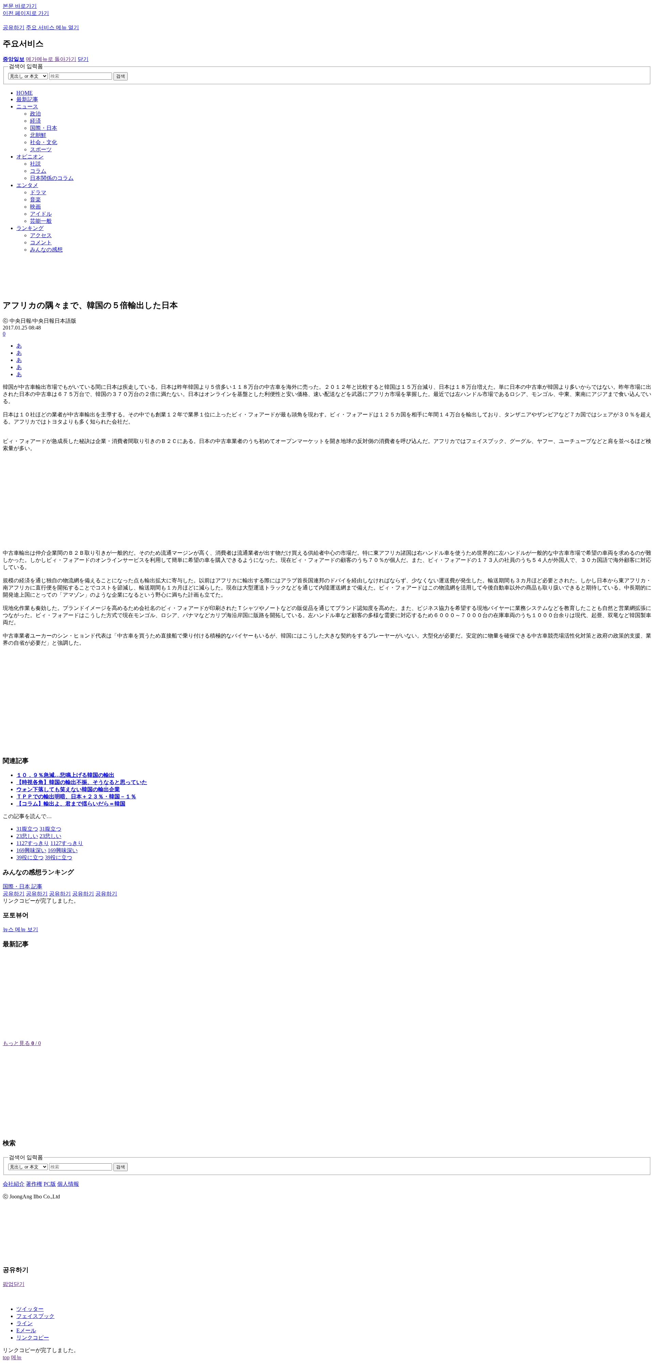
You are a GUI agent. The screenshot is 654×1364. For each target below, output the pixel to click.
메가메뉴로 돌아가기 (51, 59)
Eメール (26, 1330)
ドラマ (38, 192)
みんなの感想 (46, 249)
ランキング (30, 228)
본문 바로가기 (20, 6)
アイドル (41, 214)
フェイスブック (35, 1316)
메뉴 (16, 1357)
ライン (24, 1323)
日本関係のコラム (52, 178)
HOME (24, 93)
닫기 (83, 59)
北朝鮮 (38, 135)
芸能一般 (41, 221)
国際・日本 (43, 128)
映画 (35, 207)
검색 (120, 76)
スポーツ (41, 149)
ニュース (27, 106)
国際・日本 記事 (22, 886)
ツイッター (30, 1309)
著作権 (34, 1184)
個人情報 (68, 1184)
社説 (35, 164)
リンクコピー (32, 1337)
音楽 (35, 199)
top (6, 1357)
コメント (41, 242)
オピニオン (30, 156)
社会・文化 (43, 142)
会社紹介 (14, 1184)
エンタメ (27, 185)
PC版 (50, 1184)
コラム (38, 171)
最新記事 (27, 99)
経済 (35, 121)
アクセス (41, 235)
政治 (35, 114)
